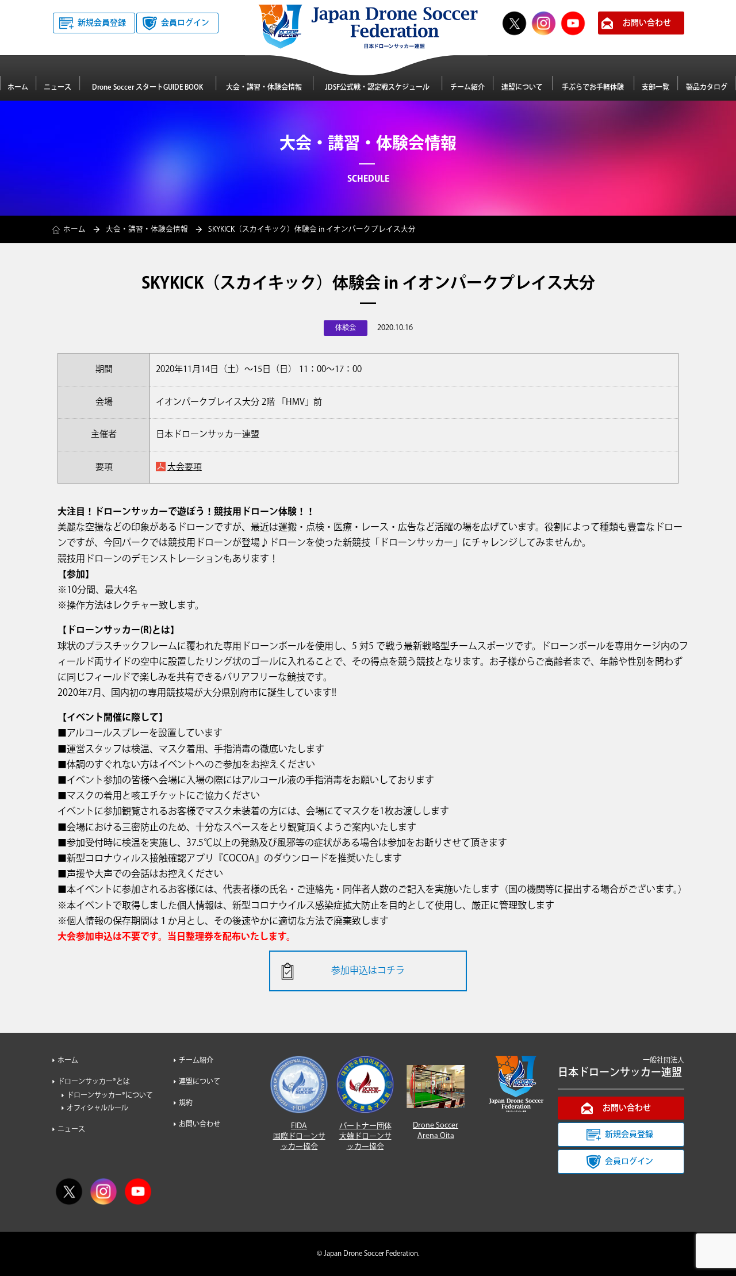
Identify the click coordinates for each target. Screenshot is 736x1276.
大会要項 (184, 467)
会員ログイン (185, 23)
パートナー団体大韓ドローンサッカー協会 (365, 1136)
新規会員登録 (102, 23)
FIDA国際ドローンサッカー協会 (299, 1136)
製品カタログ (706, 88)
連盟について (522, 88)
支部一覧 (655, 88)
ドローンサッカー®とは (93, 1082)
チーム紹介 (467, 88)
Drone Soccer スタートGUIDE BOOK (147, 88)
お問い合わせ (647, 23)
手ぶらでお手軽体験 (593, 88)
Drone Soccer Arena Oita (435, 1130)
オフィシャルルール (97, 1108)
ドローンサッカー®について (110, 1096)
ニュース (57, 88)
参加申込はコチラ (368, 971)
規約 (186, 1103)
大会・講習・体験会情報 (264, 88)
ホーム (17, 88)
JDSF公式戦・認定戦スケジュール (377, 88)
